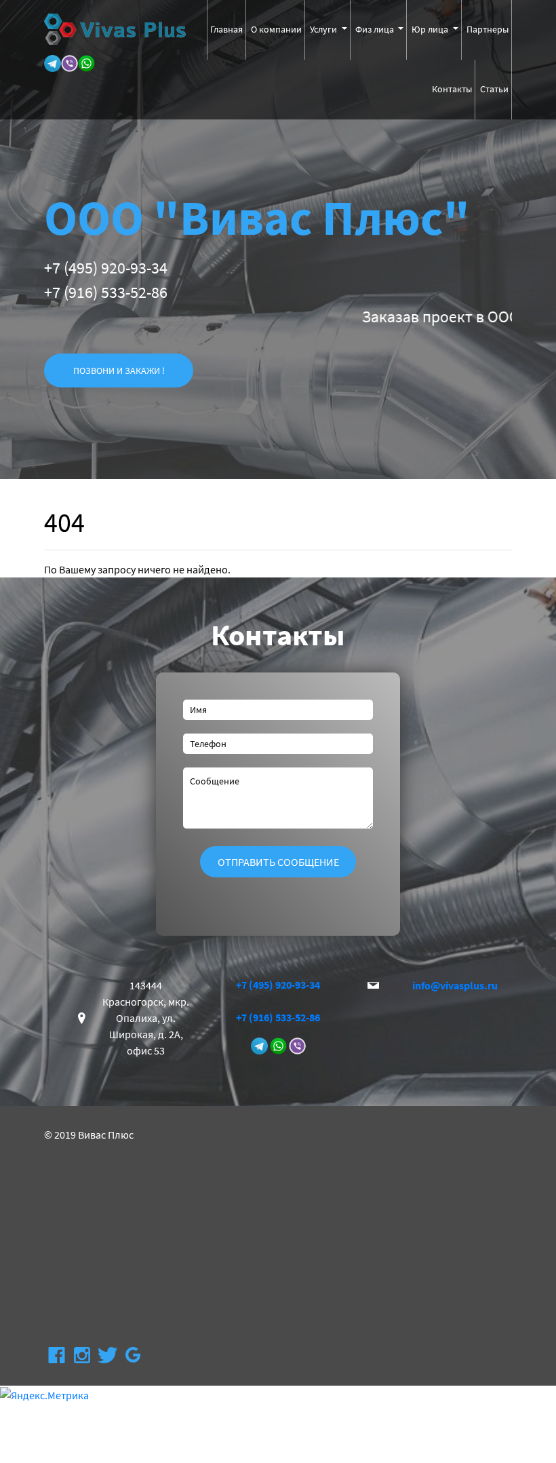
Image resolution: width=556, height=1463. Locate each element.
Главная (226, 29)
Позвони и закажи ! (119, 370)
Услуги (324, 29)
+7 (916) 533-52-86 (105, 292)
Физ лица (375, 29)
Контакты (452, 89)
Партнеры (487, 29)
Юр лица (431, 29)
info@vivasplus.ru (455, 985)
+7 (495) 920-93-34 (105, 267)
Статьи (494, 89)
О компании (276, 29)
